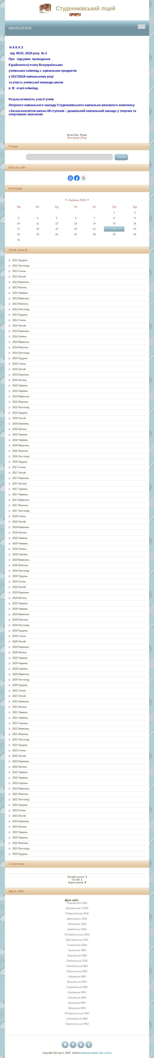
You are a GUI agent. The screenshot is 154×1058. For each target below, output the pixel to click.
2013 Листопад (20, 309)
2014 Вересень (20, 342)
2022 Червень (20, 777)
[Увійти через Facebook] (77, 178)
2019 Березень (20, 592)
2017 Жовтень (20, 505)
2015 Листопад (20, 407)
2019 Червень (20, 608)
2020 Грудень (20, 685)
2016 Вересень (20, 445)
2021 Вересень (20, 728)
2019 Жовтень (20, 619)
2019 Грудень (20, 630)
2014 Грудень (20, 358)
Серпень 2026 (77, 200)
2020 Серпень (20, 668)
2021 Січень (19, 690)
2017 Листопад (20, 510)
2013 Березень (20, 282)
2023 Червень (20, 837)
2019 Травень (20, 603)
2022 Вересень (20, 788)
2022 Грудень (20, 805)
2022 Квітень (19, 766)
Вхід (84, 137)
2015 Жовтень (20, 401)
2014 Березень (20, 331)
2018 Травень (20, 538)
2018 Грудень (20, 576)
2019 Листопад (20, 625)
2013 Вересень (20, 298)
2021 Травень (20, 712)
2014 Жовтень (20, 347)
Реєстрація (73, 137)
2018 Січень (19, 516)
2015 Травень (20, 385)
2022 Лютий (19, 755)
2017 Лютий (19, 472)
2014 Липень (19, 336)
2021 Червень (20, 717)
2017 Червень (20, 494)
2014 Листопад (20, 352)
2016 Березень (20, 423)
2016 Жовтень (20, 450)
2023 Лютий (19, 815)
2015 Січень (19, 363)
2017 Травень (20, 489)
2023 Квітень (19, 826)
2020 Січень (19, 636)
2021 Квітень (19, 706)
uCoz (109, 1052)
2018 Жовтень (20, 565)
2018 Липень (19, 549)
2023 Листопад (20, 848)
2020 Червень (20, 663)
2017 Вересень (20, 499)
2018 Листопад (20, 570)
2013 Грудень (20, 314)
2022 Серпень (20, 783)
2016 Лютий (19, 418)
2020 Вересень (20, 674)
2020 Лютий (19, 641)
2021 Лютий (19, 696)
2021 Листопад (20, 739)
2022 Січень (19, 750)
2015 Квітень (19, 380)
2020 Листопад (20, 679)
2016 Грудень (20, 461)
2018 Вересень (20, 559)
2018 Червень (20, 543)
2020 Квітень (19, 652)
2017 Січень (19, 467)
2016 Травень (20, 434)
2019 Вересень (20, 614)
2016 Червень (20, 440)
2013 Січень (19, 271)
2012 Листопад (20, 265)
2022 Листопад (20, 799)
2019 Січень (19, 581)
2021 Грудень (20, 745)
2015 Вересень (20, 396)
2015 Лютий (19, 369)
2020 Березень (20, 647)
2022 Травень (20, 772)
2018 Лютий (19, 521)
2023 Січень (19, 810)
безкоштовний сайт (92, 1052)
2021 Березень (20, 701)
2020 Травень (20, 657)
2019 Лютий (19, 587)
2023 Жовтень (20, 843)
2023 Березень (20, 821)
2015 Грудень (20, 412)
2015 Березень (20, 374)
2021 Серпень (20, 723)
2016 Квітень (19, 429)
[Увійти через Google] (83, 178)
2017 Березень (20, 478)
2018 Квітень (19, 532)
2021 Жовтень (20, 734)
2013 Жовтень (20, 303)
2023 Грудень (20, 854)
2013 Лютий (19, 276)
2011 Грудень (19, 260)
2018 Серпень (20, 554)
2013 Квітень (19, 287)
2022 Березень (20, 761)
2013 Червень (20, 292)
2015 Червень (20, 391)
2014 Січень (19, 320)
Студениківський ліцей (85, 8)
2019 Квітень (19, 598)
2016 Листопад (20, 456)
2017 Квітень (19, 483)
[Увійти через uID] (70, 178)
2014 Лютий (19, 325)
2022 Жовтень (20, 794)
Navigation (20, 28)
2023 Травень (20, 832)
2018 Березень (20, 527)
